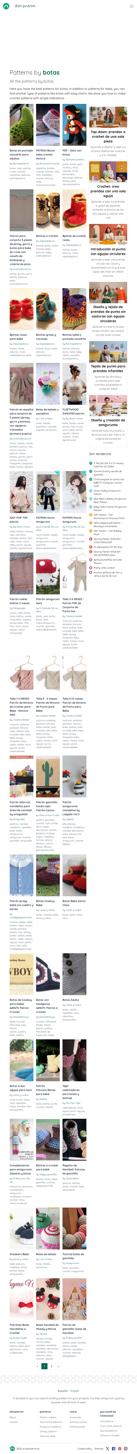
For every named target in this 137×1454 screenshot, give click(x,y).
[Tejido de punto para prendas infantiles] (108, 352)
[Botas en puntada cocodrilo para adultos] (21, 125)
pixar (73, 180)
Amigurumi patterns (50, 1426)
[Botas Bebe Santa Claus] (74, 875)
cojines (52, 829)
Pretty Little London (104, 567)
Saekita (43, 1099)
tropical (50, 833)
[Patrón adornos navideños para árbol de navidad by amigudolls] (21, 776)
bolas (39, 423)
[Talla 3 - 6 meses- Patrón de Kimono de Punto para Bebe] (48, 673)
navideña (41, 1351)
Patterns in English (110, 1435)
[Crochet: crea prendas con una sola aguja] (108, 172)
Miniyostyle (19, 608)
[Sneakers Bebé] (21, 1228)
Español (63, 1391)
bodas (46, 534)
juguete (66, 170)
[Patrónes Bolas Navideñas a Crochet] (21, 1299)
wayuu (39, 836)
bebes (22, 922)
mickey (48, 1338)
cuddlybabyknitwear (20, 948)
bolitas (20, 531)
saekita (49, 1107)
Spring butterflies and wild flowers (108, 561)
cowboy (47, 914)
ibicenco (40, 843)
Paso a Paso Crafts (49, 815)
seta (45, 616)
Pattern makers (48, 1417)
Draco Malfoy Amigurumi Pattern (107, 492)
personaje (67, 177)
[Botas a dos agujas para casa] (21, 1060)
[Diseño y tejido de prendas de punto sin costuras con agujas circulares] (108, 292)
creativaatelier (70, 647)
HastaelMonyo (21, 1016)
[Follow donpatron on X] (107, 1448)
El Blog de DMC (74, 1337)
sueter (80, 423)
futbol (24, 1267)
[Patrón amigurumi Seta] (48, 573)
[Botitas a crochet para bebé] (48, 1140)
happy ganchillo (44, 1185)
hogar (45, 826)
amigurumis (42, 541)
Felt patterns (107, 1421)
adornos (14, 823)
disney (66, 180)
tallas (72, 429)
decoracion (42, 829)
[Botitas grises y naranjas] (48, 309)
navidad (24, 823)
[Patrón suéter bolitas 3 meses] (21, 573)
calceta (75, 433)
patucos (26, 174)
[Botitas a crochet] (48, 210)
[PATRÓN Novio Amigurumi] (48, 492)
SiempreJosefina (75, 159)
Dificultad (15, 1024)
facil (30, 538)
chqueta (26, 619)
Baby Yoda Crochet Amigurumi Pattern (110, 508)
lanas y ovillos (43, 918)
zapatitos (41, 168)
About (13, 1417)
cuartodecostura (18, 283)
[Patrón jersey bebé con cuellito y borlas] (21, 875)
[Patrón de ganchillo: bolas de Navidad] (74, 1299)
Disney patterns (48, 1431)
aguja (65, 1111)
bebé (48, 248)
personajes (68, 174)
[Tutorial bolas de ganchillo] (74, 1228)
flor (79, 833)
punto (79, 429)
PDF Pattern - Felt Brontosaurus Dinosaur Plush (109, 516)
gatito (65, 164)
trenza (13, 449)
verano (23, 538)
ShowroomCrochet (49, 163)
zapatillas (47, 174)
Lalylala (70, 819)
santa (79, 914)
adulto (73, 1009)
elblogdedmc (69, 1356)
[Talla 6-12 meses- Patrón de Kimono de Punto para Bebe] (74, 673)
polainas (77, 620)
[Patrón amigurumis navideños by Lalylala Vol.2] (74, 776)
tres (20, 932)
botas (13, 168)
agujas (66, 433)
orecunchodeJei (18, 1203)
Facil (23, 1024)
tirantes (29, 531)
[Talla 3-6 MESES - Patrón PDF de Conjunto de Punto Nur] (74, 573)
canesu (28, 938)
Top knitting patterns (51, 1422)
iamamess (51, 429)
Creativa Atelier (74, 616)
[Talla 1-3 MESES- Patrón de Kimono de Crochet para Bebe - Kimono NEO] (21, 673)
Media (39, 1024)
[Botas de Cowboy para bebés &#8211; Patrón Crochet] (21, 974)
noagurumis (77, 1271)
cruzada (66, 630)
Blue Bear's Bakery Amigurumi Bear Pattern (110, 500)
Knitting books (77, 1426)
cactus (49, 843)
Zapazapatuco (47, 240)
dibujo (39, 846)
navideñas (78, 827)
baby (48, 252)
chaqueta (27, 463)
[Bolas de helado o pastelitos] (48, 384)
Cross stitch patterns (111, 1426)
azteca (48, 840)
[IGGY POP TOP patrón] (21, 492)
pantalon (67, 624)
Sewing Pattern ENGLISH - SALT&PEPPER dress (108, 553)
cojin (47, 823)
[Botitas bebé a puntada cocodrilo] (74, 309)
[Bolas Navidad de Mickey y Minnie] (48, 1299)
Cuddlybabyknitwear (21, 917)
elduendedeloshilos (46, 548)
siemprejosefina (71, 184)
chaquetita (15, 463)
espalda (14, 538)
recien (13, 443)
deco (38, 826)
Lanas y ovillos (47, 910)
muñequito (15, 1196)
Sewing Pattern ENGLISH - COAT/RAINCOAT (108, 540)
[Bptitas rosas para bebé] (21, 309)
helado (46, 423)
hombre (21, 1106)
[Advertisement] (68, 37)
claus (65, 918)
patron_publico (18, 1031)
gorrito (21, 273)
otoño (55, 245)
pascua (73, 833)
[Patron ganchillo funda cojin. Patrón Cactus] (48, 776)
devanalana (68, 1189)
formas (40, 840)
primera (14, 446)
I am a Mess (46, 418)
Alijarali (43, 1333)
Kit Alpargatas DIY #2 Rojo (108, 546)
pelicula (78, 177)
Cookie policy (85, 1448)
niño (38, 174)
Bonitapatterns (21, 163)
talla (20, 612)
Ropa (51, 1035)
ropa (19, 168)
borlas (72, 423)
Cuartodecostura (22, 269)
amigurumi (42, 538)
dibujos (47, 846)
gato (79, 164)
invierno (66, 436)
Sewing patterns (108, 1430)
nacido (20, 443)
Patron (13, 1028)
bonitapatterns (17, 178)
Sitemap (98, 1448)
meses (39, 178)
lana (29, 1106)
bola (80, 627)
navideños (15, 827)
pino (27, 1345)
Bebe (12, 1021)
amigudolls (26, 840)
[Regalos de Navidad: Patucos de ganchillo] (74, 1140)
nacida (29, 443)
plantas (71, 823)
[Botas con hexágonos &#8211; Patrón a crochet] (48, 974)
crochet (21, 171)
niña (56, 171)
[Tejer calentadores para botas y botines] (74, 1060)
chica (65, 429)
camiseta (20, 534)
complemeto (16, 1189)
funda (54, 823)
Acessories (75, 1417)
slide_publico (17, 1035)
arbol (12, 830)
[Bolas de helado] (48, 1228)
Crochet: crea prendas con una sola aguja (108, 191)
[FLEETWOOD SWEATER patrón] (74, 384)
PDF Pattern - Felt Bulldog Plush (107, 532)
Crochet (20, 1021)
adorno (13, 1345)
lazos (21, 942)
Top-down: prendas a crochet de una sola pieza (108, 136)
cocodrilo (74, 355)
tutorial (66, 1271)
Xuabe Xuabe (20, 1337)
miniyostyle (16, 632)
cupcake (52, 426)
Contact (14, 1422)
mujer (13, 171)
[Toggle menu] (131, 6)
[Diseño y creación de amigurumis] (108, 405)
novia (65, 534)
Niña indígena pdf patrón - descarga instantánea (108, 524)
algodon (29, 466)
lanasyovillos (69, 1019)
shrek (75, 170)
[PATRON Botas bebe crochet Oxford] (48, 125)
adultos (27, 168)
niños (75, 167)
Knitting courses (78, 1422)
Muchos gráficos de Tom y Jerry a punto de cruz (108, 574)
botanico (40, 833)
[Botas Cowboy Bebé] (48, 875)
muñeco (66, 167)
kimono (77, 624)
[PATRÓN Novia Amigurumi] (74, 492)
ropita (65, 355)
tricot (18, 626)
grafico (40, 819)
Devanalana (72, 1178)
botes (39, 619)
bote (45, 619)
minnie (39, 1341)
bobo (76, 637)
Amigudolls (19, 819)
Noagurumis (72, 1263)
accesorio (27, 1186)
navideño (26, 827)
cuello (20, 938)
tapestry (48, 836)
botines (49, 171)
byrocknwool (69, 439)
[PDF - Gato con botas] (74, 125)
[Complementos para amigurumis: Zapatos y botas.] (21, 1140)
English (75, 1391)
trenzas (22, 449)
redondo (76, 1352)
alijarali (49, 1358)
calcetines (15, 174)
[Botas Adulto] (74, 974)
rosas (75, 252)
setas (39, 616)
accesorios (15, 1186)
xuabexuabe (16, 1352)
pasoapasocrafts (45, 850)
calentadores (69, 1107)
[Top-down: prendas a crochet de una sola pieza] (108, 117)
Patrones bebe (47, 1436)
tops (12, 534)
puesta (23, 446)
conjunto (22, 460)
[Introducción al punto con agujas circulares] (108, 234)
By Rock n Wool (74, 418)
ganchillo (41, 544)
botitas (50, 168)
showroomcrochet (45, 184)
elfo (64, 823)
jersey (13, 273)
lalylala (66, 844)
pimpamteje (69, 1114)
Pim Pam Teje (73, 1103)
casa (76, 1012)
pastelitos (41, 426)
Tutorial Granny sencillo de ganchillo (108, 473)
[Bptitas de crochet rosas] (74, 210)
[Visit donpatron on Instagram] (125, 1448)
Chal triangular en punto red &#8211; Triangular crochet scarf (109, 483)
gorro (29, 273)
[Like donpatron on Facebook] (113, 1448)
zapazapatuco (43, 255)
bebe (38, 181)
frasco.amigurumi (45, 622)
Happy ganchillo (48, 1174)
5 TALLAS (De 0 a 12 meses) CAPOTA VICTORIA (109, 465)
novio (39, 534)
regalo (54, 534)
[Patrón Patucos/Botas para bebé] (48, 1060)
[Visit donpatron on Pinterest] (119, 1448)
